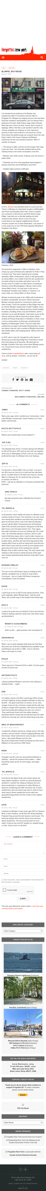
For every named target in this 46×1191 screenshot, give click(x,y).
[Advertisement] (23, 23)
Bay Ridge (6, 367)
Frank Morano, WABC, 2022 (23, 1066)
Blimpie (11, 207)
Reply (42, 409)
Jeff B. (5, 464)
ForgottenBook (18, 353)
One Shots (11, 68)
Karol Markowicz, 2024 (23, 1064)
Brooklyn (24, 367)
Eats (4, 68)
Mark (4, 751)
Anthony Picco (9, 675)
